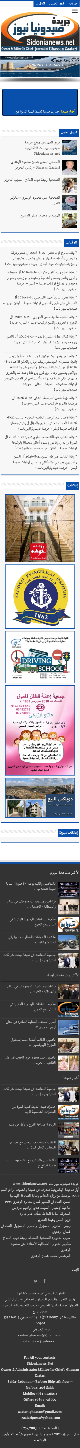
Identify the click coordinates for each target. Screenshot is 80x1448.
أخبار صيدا (68, 93)
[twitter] (35, 1281)
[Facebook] (44, 1281)
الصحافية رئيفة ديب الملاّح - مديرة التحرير (32, 180)
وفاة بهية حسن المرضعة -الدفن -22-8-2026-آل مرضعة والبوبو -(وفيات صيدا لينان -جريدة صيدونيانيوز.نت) (44, 404)
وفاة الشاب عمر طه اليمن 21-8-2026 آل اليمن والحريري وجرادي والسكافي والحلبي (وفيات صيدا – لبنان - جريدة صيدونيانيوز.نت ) (43, 462)
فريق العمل (57, 4)
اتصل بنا (40, 4)
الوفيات (71, 243)
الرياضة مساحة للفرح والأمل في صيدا (31, 1125)
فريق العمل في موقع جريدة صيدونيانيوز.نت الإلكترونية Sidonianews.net (42, 148)
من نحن (73, 4)
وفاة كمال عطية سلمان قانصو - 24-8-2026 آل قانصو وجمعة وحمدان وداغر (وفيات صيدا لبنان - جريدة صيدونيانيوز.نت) (42, 342)
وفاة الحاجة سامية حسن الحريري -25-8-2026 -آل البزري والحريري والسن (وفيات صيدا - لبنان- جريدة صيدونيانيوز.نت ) (43, 323)
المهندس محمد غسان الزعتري (40, 216)
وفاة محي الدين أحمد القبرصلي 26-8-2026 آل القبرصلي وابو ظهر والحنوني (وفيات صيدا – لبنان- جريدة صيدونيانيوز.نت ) (40, 303)
